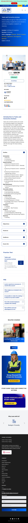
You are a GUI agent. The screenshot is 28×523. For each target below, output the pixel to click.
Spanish (4, 38)
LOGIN (19, 5)
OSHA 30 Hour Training (7, 441)
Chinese (13, 34)
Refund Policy (4, 475)
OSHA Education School (15, 520)
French (23, 34)
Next (27, 332)
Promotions (4, 460)
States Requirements (6, 462)
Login (3, 482)
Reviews (3, 468)
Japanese (10, 36)
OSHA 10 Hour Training (7, 439)
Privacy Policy (4, 473)
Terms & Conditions (6, 477)
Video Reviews (5, 469)
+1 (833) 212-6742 (5, 5)
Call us (9, 86)
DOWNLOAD (10, 403)
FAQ (3, 471)
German (4, 36)
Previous (1, 332)
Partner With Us (5, 464)
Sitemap (3, 480)
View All (14, 347)
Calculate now (14, 381)
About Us (4, 466)
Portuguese (17, 36)
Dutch (19, 34)
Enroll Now (14, 81)
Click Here (14, 3)
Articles (3, 479)
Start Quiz (21, 262)
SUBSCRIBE (14, 509)
